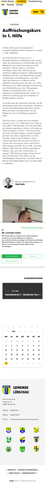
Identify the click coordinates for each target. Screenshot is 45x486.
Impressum (11, 470)
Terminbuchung (35, 1)
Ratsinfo (10, 5)
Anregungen (14, 473)
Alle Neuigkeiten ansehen (33, 278)
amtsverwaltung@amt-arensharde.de (24, 419)
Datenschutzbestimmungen (32, 227)
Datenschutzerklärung (28, 470)
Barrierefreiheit (29, 473)
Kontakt (19, 5)
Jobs (3, 5)
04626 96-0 (14, 410)
